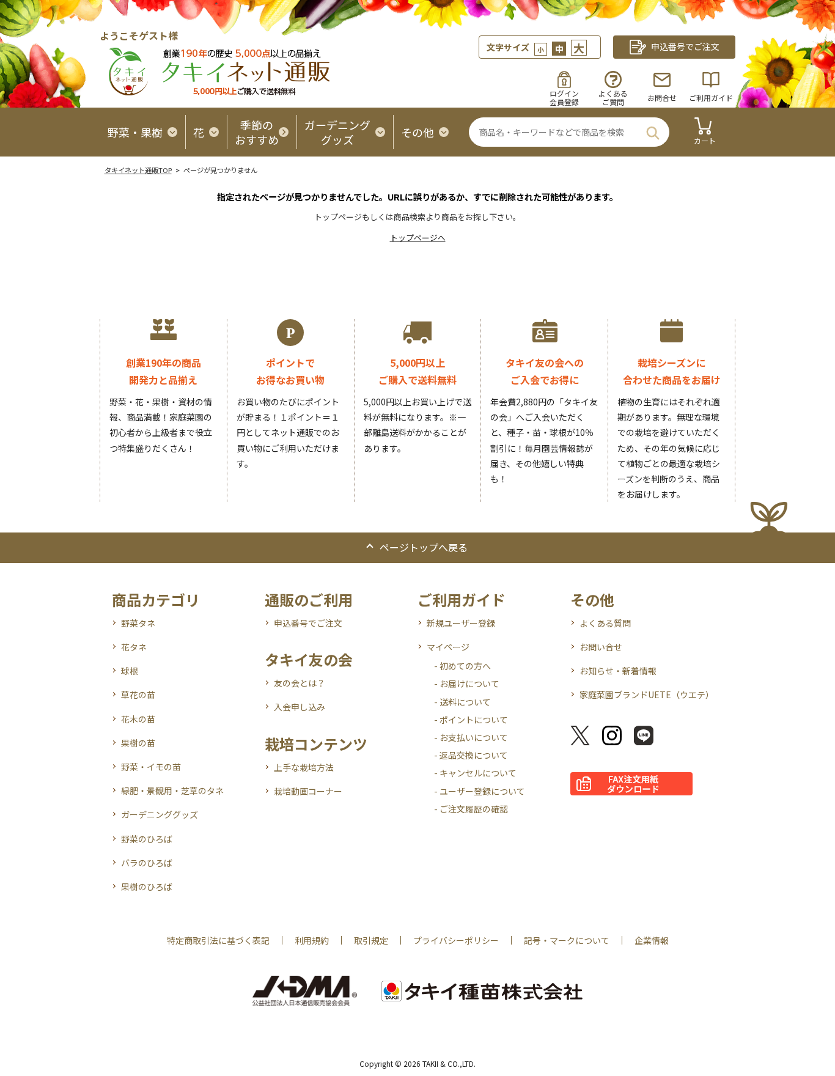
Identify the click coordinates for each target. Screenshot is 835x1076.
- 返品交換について (471, 755)
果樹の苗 (138, 743)
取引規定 (371, 940)
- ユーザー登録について (479, 791)
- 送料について (462, 702)
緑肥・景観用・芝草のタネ (172, 790)
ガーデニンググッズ (159, 814)
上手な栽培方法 (304, 767)
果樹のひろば (146, 886)
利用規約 (312, 940)
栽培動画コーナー (308, 791)
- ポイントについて (471, 719)
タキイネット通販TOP (138, 170)
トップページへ (418, 237)
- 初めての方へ (462, 666)
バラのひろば (146, 863)
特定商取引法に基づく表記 (218, 940)
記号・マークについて (566, 940)
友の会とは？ (299, 683)
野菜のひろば (146, 839)
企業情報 (652, 940)
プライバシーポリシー (456, 940)
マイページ (448, 647)
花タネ (134, 647)
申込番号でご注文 (308, 623)
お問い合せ (600, 647)
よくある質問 (605, 623)
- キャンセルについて (475, 773)
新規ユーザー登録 (461, 623)
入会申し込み (299, 707)
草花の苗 (138, 694)
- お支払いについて (471, 737)
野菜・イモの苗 (151, 767)
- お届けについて (466, 683)
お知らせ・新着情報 (618, 671)
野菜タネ (138, 623)
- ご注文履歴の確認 (471, 809)
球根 (129, 671)
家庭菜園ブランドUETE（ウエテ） (646, 694)
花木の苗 (138, 719)
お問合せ (662, 97)
